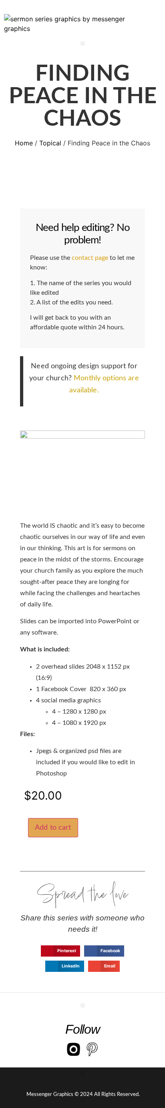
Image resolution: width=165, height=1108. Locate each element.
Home (24, 143)
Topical (50, 143)
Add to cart (53, 827)
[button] (82, 43)
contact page (90, 258)
